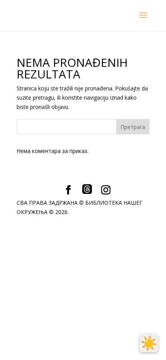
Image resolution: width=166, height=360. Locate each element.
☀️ (149, 343)
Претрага (132, 127)
